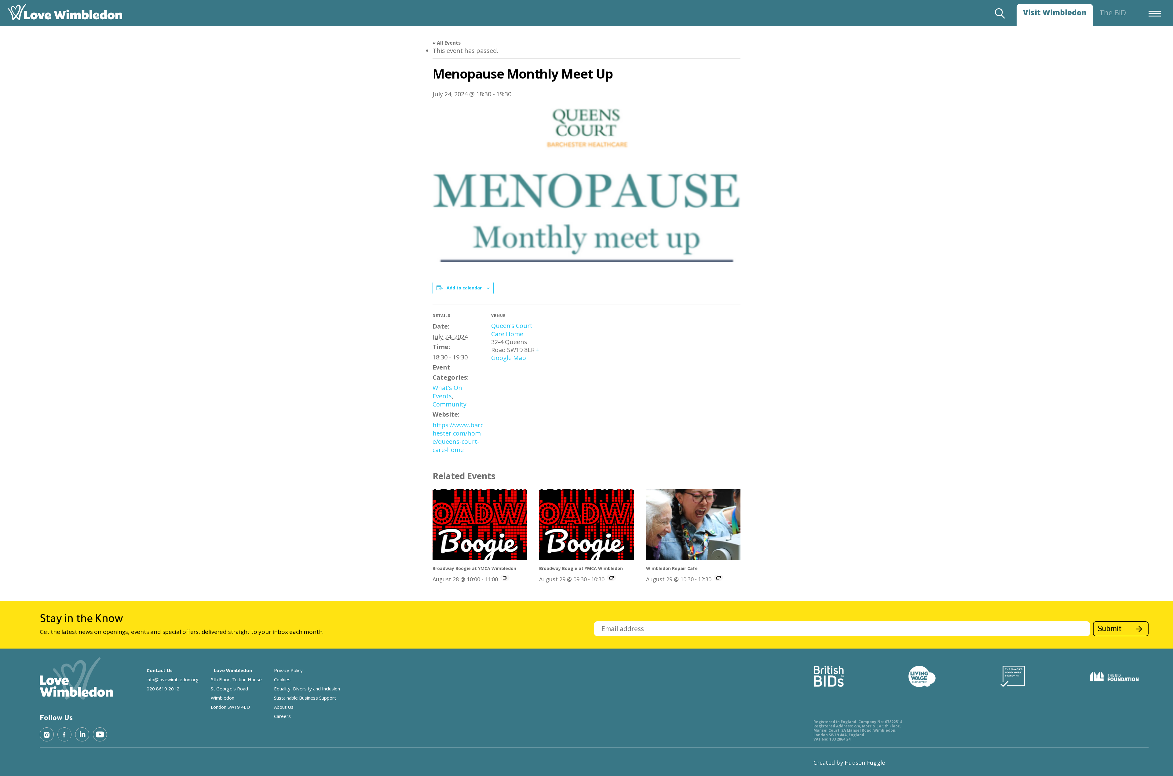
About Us (284, 707)
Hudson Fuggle (865, 762)
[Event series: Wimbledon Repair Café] (718, 577)
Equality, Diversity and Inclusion (307, 689)
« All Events (447, 42)
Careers (282, 716)
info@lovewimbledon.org (173, 679)
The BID (1112, 12)
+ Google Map (515, 354)
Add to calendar (464, 288)
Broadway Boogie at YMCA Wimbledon (474, 568)
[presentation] (480, 524)
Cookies (282, 679)
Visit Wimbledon (1055, 12)
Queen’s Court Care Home (511, 330)
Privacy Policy (288, 670)
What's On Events (447, 392)
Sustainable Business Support (305, 698)
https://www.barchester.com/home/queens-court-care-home (458, 437)
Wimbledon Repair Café (672, 568)
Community (449, 404)
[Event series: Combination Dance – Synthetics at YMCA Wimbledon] (505, 577)
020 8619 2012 (163, 689)
